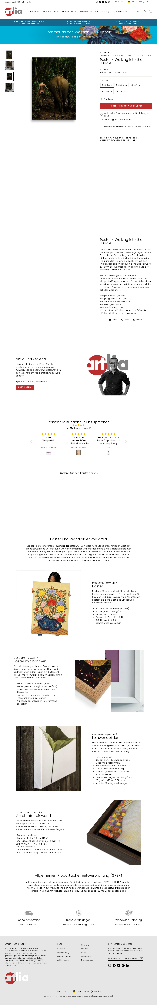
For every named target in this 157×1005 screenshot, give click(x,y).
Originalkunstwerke (37, 955)
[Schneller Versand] (28, 913)
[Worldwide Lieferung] (128, 913)
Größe (104, 80)
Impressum (86, 956)
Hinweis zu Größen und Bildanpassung (126, 126)
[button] (31, 441)
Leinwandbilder (49, 11)
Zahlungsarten (63, 960)
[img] (79, 425)
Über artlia (26, 2)
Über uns (85, 945)
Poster (33, 11)
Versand (61, 949)
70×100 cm (121, 91)
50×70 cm (136, 85)
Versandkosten (120, 72)
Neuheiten (85, 11)
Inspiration (120, 11)
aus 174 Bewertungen (77, 428)
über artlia (25, 387)
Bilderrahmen (68, 11)
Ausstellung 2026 (12, 2)
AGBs (83, 952)
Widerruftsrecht (64, 956)
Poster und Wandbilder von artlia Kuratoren (126, 56)
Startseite (104, 52)
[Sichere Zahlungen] (78, 913)
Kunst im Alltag (102, 11)
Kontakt (84, 948)
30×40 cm (121, 85)
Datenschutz (87, 960)
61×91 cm (107, 91)
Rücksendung (63, 952)
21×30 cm (107, 85)
